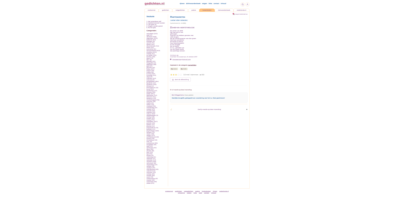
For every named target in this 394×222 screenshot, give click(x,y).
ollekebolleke (151, 115)
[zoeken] (243, 4)
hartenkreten (207, 10)
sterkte (149, 151)
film (148, 60)
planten (149, 126)
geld (148, 66)
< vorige (172, 20)
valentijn (149, 160)
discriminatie (151, 46)
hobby (149, 72)
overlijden (150, 121)
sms (148, 141)
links (210, 3)
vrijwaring (181, 193)
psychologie (151, 131)
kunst (148, 89)
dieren (149, 44)
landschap (150, 90)
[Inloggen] (247, 4)
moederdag (150, 107)
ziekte (149, 183)
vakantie (149, 158)
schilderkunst (151, 137)
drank (148, 47)
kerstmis (149, 83)
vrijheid (149, 171)
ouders (149, 118)
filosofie (149, 61)
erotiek (149, 53)
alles (177, 20)
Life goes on (152, 24)
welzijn (149, 174)
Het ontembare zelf (154, 21)
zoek (200, 193)
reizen (149, 134)
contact (216, 3)
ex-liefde (149, 55)
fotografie (150, 63)
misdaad (149, 106)
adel (148, 35)
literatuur (150, 98)
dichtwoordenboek (193, 3)
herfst (184, 69)
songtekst (150, 144)
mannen (149, 101)
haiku (148, 69)
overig (149, 120)
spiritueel (150, 148)
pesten (149, 124)
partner (149, 123)
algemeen (150, 38)
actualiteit (150, 33)
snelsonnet (151, 10)
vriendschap (151, 169)
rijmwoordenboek (224, 10)
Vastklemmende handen (156, 23)
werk (148, 177)
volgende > (184, 20)
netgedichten (180, 10)
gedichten (165, 10)
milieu (149, 104)
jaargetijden (151, 81)
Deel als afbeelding (182, 79)
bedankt (149, 40)
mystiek (149, 112)
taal (148, 152)
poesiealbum (151, 127)
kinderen (150, 84)
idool (148, 77)
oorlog (149, 117)
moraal (149, 109)
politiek (149, 129)
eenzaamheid (151, 50)
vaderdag (150, 157)
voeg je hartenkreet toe (241, 14)
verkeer (149, 166)
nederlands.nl (241, 10)
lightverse (150, 95)
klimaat (149, 86)
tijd (148, 154)
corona (149, 43)
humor (149, 74)
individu (149, 78)
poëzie (193, 10)
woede (149, 180)
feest (148, 58)
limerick (149, 97)
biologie (149, 41)
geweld (149, 67)
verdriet (149, 161)
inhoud (223, 3)
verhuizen (150, 163)
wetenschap (151, 178)
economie (150, 49)
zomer (175, 69)
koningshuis (151, 87)
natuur (149, 114)
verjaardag (150, 164)
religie (149, 135)
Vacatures (150, 16)
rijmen (182, 3)
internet (149, 80)
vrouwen (149, 172)
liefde (148, 94)
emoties (149, 52)
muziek (149, 111)
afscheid (149, 37)
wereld (149, 175)
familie (149, 57)
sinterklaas (150, 140)
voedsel (149, 168)
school (149, 138)
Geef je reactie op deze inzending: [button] (209, 109)
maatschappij (151, 100)
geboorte (150, 64)
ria (177, 55)
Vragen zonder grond (155, 26)
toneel (149, 155)
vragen (204, 3)
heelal (149, 70)
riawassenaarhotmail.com (181, 59)
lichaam (149, 92)
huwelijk (149, 75)
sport (148, 149)
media (149, 103)
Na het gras (152, 27)
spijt (148, 146)
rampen (149, 132)
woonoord (150, 181)
